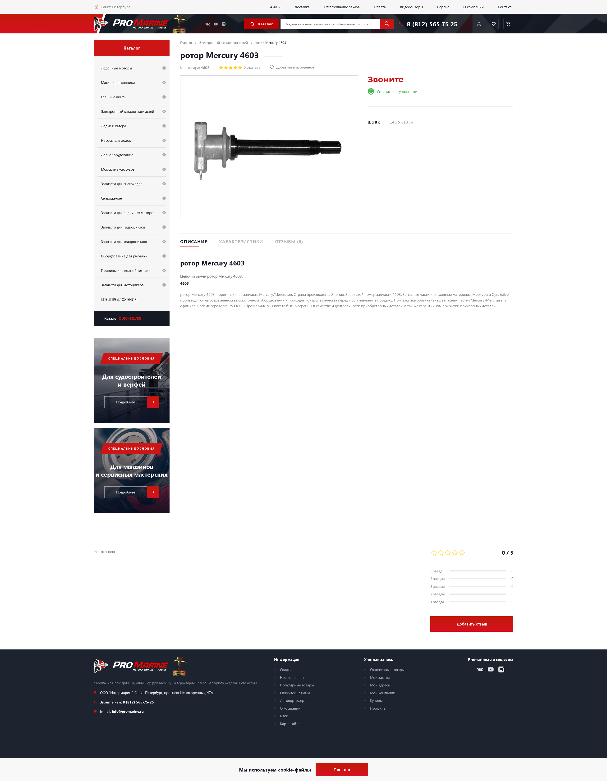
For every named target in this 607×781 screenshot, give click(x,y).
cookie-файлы (294, 769)
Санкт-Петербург (115, 6)
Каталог (122, 318)
